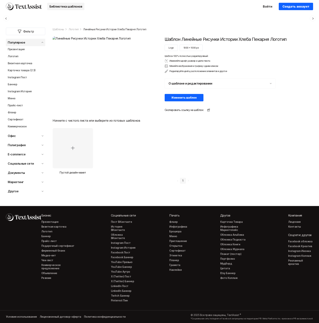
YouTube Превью (121, 262)
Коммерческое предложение (51, 266)
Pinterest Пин (119, 300)
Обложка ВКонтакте (118, 236)
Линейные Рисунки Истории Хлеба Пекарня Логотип (114, 29)
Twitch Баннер (120, 295)
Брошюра (175, 231)
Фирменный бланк (53, 250)
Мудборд (226, 263)
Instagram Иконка (299, 250)
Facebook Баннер (122, 257)
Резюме (46, 277)
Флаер (173, 221)
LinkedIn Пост (119, 286)
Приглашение (178, 241)
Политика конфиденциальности (105, 316)
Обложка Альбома (232, 234)
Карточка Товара (231, 221)
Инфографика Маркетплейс (229, 228)
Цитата (225, 268)
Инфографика (178, 226)
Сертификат (177, 250)
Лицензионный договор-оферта (60, 316)
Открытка (175, 245)
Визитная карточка (53, 226)
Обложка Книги (230, 244)
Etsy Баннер (228, 273)
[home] (24, 6)
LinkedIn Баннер (121, 290)
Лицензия (294, 221)
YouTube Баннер (121, 266)
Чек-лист (47, 260)
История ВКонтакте (118, 228)
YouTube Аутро (120, 271)
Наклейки (175, 269)
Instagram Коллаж (299, 255)
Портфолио (227, 258)
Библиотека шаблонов (65, 6)
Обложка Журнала (232, 249)
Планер (174, 260)
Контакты (294, 226)
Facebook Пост (120, 252)
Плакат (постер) (230, 253)
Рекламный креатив (295, 262)
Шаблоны (58, 29)
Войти (267, 6)
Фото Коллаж (229, 277)
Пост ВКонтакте (121, 221)
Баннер (46, 236)
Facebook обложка (300, 241)
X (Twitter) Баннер (122, 281)
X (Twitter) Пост (121, 276)
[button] (25, 42)
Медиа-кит (48, 255)
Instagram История (123, 247)
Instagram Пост (121, 242)
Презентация (50, 221)
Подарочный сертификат (57, 245)
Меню (173, 236)
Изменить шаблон (184, 97)
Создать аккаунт (295, 6)
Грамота (174, 265)
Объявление (49, 273)
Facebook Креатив (300, 246)
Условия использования (21, 316)
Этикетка (175, 255)
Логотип (74, 29)
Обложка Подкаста (232, 239)
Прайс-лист (49, 241)
